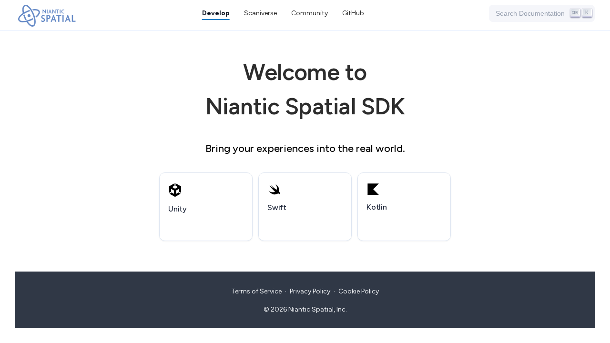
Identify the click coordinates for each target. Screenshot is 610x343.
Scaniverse (260, 13)
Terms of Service (256, 291)
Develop (216, 13)
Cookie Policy (358, 291)
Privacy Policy (310, 291)
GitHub (353, 13)
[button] (309, 13)
